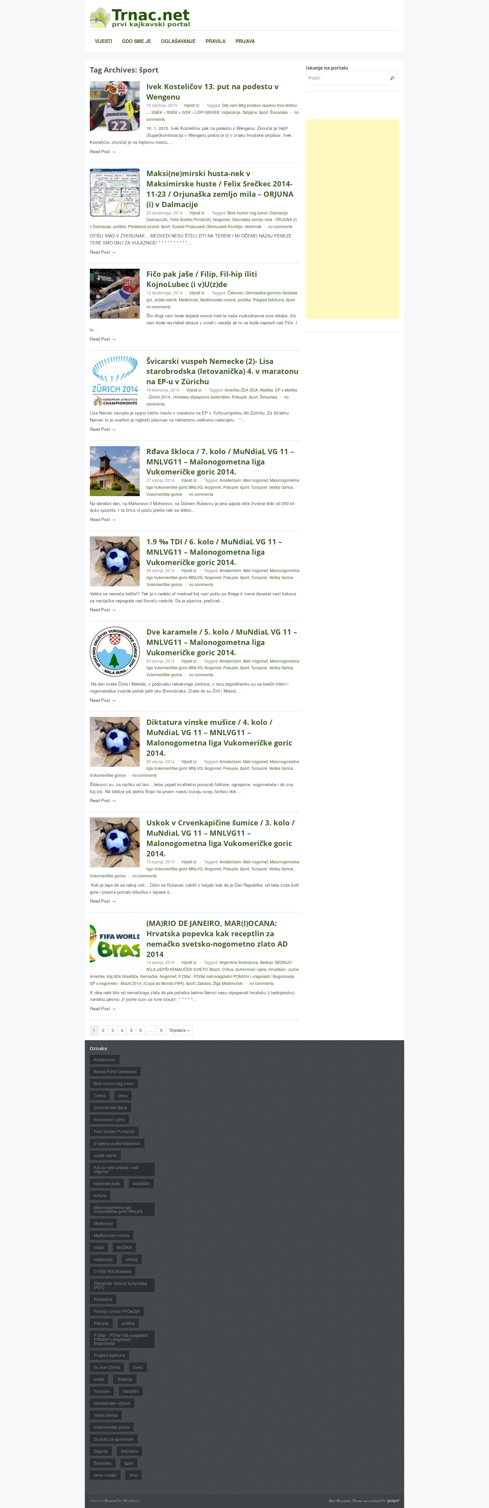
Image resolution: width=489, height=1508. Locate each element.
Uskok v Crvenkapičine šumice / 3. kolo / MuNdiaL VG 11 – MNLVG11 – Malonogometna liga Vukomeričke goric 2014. (220, 837)
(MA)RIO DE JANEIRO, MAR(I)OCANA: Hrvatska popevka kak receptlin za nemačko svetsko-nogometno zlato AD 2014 (217, 938)
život (133, 1475)
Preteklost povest (143, 226)
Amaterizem (230, 480)
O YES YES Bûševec (112, 1271)
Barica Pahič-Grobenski (115, 1071)
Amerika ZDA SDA (241, 390)
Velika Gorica (281, 487)
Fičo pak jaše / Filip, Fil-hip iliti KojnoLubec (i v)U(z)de (201, 279)
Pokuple (239, 397)
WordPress (131, 1500)
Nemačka (149, 976)
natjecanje (231, 112)
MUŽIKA (124, 1247)
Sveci (138, 1367)
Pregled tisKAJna (268, 299)
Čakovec (236, 292)
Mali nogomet (255, 480)
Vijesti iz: (192, 105)
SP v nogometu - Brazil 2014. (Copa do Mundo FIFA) (137, 983)
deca (122, 1095)
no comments (280, 226)
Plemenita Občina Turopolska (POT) (120, 1285)
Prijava (245, 41)
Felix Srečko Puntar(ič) (190, 219)
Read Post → (103, 151)
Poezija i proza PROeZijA (117, 1311)
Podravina (103, 1299)
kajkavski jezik (107, 1183)
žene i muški (105, 1475)
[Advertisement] (356, 219)
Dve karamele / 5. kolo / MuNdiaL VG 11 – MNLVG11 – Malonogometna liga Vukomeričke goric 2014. (221, 642)
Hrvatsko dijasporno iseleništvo (201, 397)
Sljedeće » (179, 1030)
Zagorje (101, 1451)
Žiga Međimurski (228, 983)
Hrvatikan (277, 969)
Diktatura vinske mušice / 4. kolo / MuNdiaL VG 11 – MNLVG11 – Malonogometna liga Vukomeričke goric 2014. (219, 737)
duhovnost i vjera (251, 969)
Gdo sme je (136, 41)
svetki (99, 1379)
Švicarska (279, 112)
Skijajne (250, 112)
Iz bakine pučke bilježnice (117, 1143)
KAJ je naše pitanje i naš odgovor (116, 1169)
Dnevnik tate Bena (110, 1107)
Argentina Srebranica (239, 962)
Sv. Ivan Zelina (107, 1367)
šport (263, 112)
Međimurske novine (218, 299)
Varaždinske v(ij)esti (112, 1403)
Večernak (252, 226)
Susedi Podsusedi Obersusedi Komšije (207, 226)
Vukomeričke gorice (164, 494)
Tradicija (124, 1379)
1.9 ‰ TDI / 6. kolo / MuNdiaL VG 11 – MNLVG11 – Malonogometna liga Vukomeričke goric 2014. (214, 551)
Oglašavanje (178, 41)
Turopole (259, 487)
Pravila (216, 41)
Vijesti (103, 41)
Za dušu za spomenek (114, 1439)
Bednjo (266, 962)
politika (119, 226)
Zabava (204, 983)
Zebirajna (129, 1451)
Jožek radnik (165, 299)
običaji (132, 1259)
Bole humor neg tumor (247, 212)
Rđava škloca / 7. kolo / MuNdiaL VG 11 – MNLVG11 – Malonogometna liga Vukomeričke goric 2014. (220, 461)
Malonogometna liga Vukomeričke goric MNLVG (118, 1209)
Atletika (266, 390)
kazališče (141, 1183)
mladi (99, 1247)
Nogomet (221, 219)
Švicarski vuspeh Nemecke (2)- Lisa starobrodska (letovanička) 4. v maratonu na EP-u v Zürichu (222, 371)
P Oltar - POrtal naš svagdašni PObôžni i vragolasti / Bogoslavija (236, 976)
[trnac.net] (140, 17)
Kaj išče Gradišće (122, 976)
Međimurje (188, 299)
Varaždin (131, 1391)
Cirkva (228, 969)
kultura (100, 1195)
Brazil (215, 969)
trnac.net (96, 1500)
